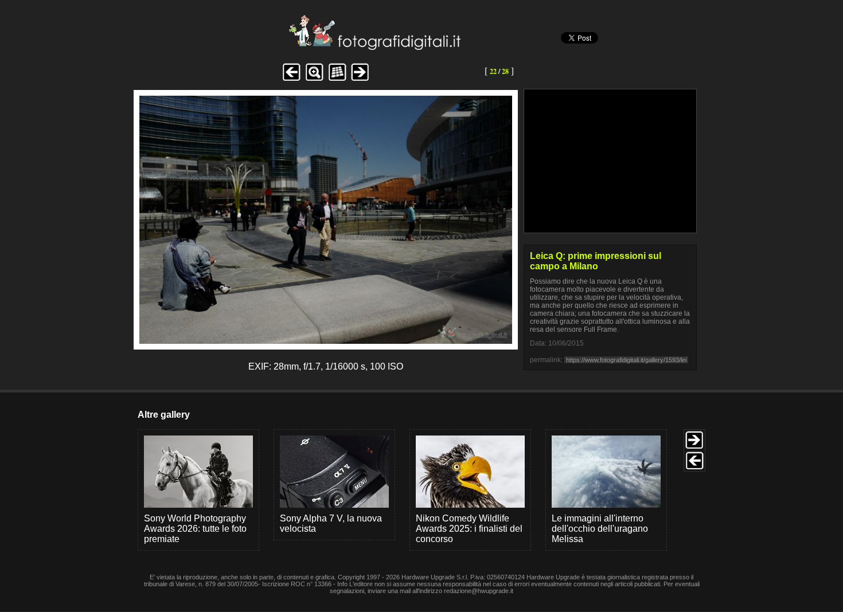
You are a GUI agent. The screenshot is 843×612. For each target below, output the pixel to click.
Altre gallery (164, 414)
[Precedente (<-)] (291, 79)
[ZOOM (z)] (314, 79)
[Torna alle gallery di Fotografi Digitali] (297, 47)
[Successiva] (325, 341)
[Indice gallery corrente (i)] (337, 79)
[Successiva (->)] (360, 79)
